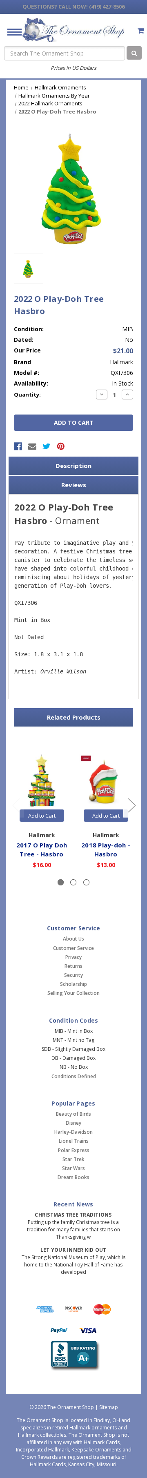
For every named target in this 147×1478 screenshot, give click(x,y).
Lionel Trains (74, 1140)
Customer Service (73, 948)
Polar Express (73, 1150)
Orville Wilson (63, 671)
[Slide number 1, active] (61, 882)
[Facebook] (18, 446)
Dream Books (73, 1177)
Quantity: (27, 394)
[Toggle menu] (11, 31)
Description (73, 465)
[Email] (32, 446)
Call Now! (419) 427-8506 (73, 6)
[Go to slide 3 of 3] (16, 805)
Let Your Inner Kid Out (73, 1249)
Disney (73, 1122)
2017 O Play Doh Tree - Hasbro (41, 849)
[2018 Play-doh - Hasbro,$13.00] (105, 781)
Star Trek (73, 1159)
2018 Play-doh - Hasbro (105, 849)
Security (73, 975)
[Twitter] (46, 446)
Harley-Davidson (73, 1131)
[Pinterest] (61, 446)
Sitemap (108, 1407)
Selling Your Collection (73, 993)
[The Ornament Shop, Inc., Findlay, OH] (73, 1356)
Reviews (73, 485)
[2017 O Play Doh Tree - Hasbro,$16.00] (41, 781)
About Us (73, 938)
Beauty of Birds (73, 1113)
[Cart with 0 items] (140, 30)
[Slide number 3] (86, 882)
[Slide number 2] (73, 882)
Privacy (73, 957)
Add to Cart (42, 815)
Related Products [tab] (73, 717)
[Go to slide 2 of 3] (131, 805)
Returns (73, 966)
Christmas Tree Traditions (73, 1214)
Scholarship (73, 984)
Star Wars (73, 1168)
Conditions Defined (73, 1076)
